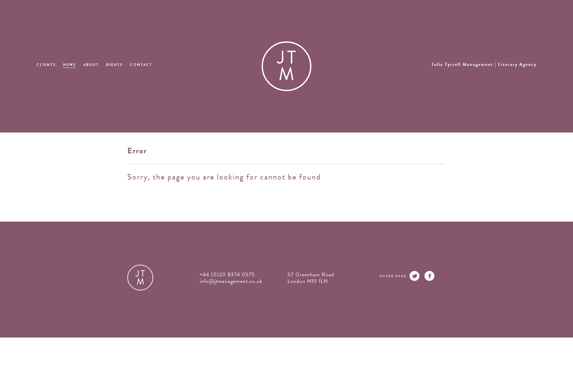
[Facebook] (429, 276)
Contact (141, 65)
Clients (46, 65)
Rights (114, 65)
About (91, 65)
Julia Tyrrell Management (484, 64)
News (69, 65)
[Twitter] (414, 276)
